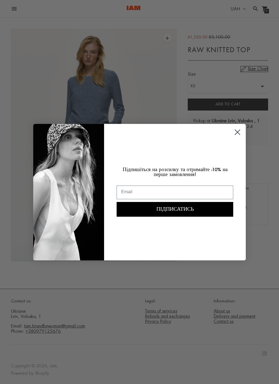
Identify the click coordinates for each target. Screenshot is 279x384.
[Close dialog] (237, 132)
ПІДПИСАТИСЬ (175, 209)
